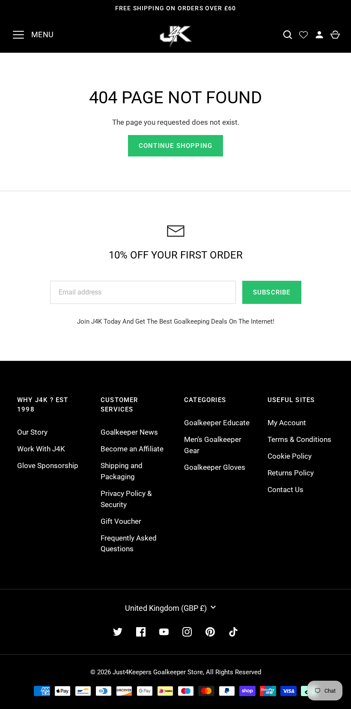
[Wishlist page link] (303, 35)
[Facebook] (140, 631)
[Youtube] (164, 631)
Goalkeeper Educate (217, 422)
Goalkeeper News (129, 432)
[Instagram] (187, 631)
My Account (287, 422)
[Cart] (335, 35)
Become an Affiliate (132, 449)
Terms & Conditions (299, 439)
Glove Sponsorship (47, 465)
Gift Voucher (121, 521)
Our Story (32, 432)
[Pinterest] (210, 631)
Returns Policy (291, 473)
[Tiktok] (233, 631)
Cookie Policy (290, 456)
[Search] (287, 35)
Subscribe (272, 292)
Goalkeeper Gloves (214, 467)
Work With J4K (41, 449)
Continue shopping (175, 146)
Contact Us (285, 489)
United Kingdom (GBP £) (166, 608)
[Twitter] (117, 631)
